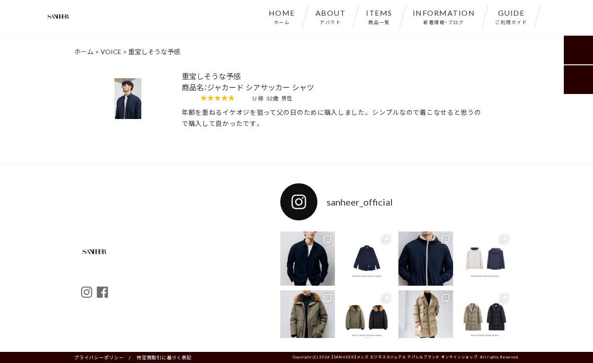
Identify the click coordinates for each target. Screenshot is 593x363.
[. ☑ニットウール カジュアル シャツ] (307, 259)
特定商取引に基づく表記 (164, 357)
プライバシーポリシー (99, 357)
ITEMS (379, 16)
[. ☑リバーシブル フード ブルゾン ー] (425, 259)
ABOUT (330, 16)
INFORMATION (444, 16)
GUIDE (511, 16)
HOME (282, 16)
